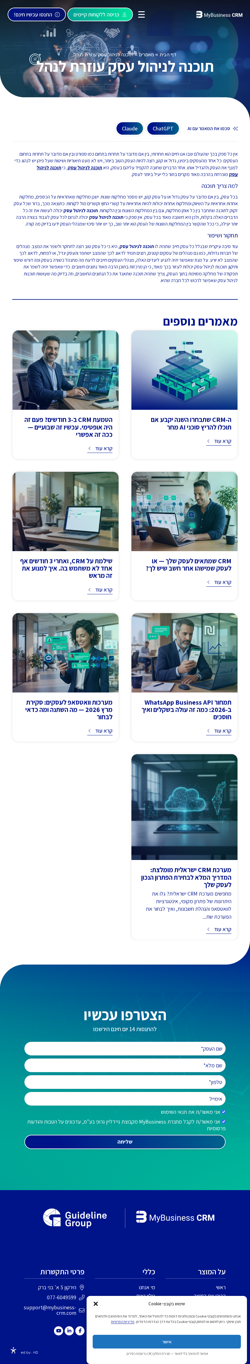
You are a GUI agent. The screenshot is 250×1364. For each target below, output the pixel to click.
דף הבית (168, 54)
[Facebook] (79, 1330)
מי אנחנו (147, 1287)
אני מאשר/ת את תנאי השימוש (190, 1111)
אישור (167, 1342)
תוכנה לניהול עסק (85, 167)
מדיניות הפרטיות (122, 1321)
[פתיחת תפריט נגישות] (13, 1350)
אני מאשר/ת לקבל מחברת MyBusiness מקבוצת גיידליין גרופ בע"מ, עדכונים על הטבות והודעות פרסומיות (126, 1125)
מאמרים (146, 54)
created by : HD (25, 1352)
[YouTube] (58, 1330)
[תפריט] (141, 14)
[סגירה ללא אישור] (95, 1303)
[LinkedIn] (69, 1330)
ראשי (221, 1287)
